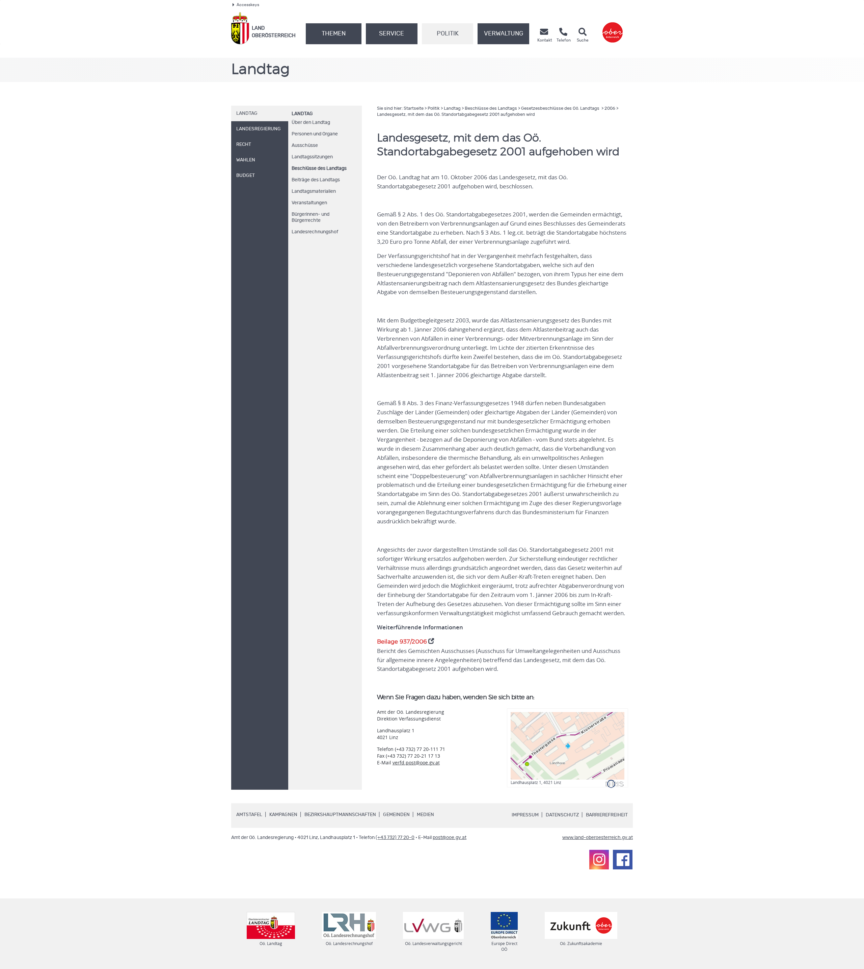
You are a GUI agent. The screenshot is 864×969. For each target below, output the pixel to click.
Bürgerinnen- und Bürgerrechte (310, 217)
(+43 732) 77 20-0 (395, 837)
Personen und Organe (315, 134)
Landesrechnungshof (315, 232)
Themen (334, 34)
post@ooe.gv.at (449, 837)
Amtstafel (249, 814)
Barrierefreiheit (607, 815)
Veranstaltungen (309, 203)
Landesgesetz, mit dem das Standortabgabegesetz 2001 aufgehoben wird (456, 114)
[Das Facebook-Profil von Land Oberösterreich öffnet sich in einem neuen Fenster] (623, 859)
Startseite (414, 108)
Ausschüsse (305, 145)
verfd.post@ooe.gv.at (416, 762)
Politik (448, 34)
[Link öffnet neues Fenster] (612, 28)
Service (391, 34)
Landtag (302, 113)
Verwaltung (503, 34)
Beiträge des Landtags (316, 180)
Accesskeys (248, 5)
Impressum (525, 815)
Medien (425, 814)
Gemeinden (396, 814)
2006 (609, 108)
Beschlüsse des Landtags (319, 168)
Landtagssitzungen (312, 157)
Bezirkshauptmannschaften (340, 814)
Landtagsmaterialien (314, 191)
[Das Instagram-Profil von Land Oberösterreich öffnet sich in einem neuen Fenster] (599, 859)
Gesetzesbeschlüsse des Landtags (560, 108)
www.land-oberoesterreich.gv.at (597, 837)
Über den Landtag (311, 122)
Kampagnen (283, 814)
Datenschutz (562, 815)
